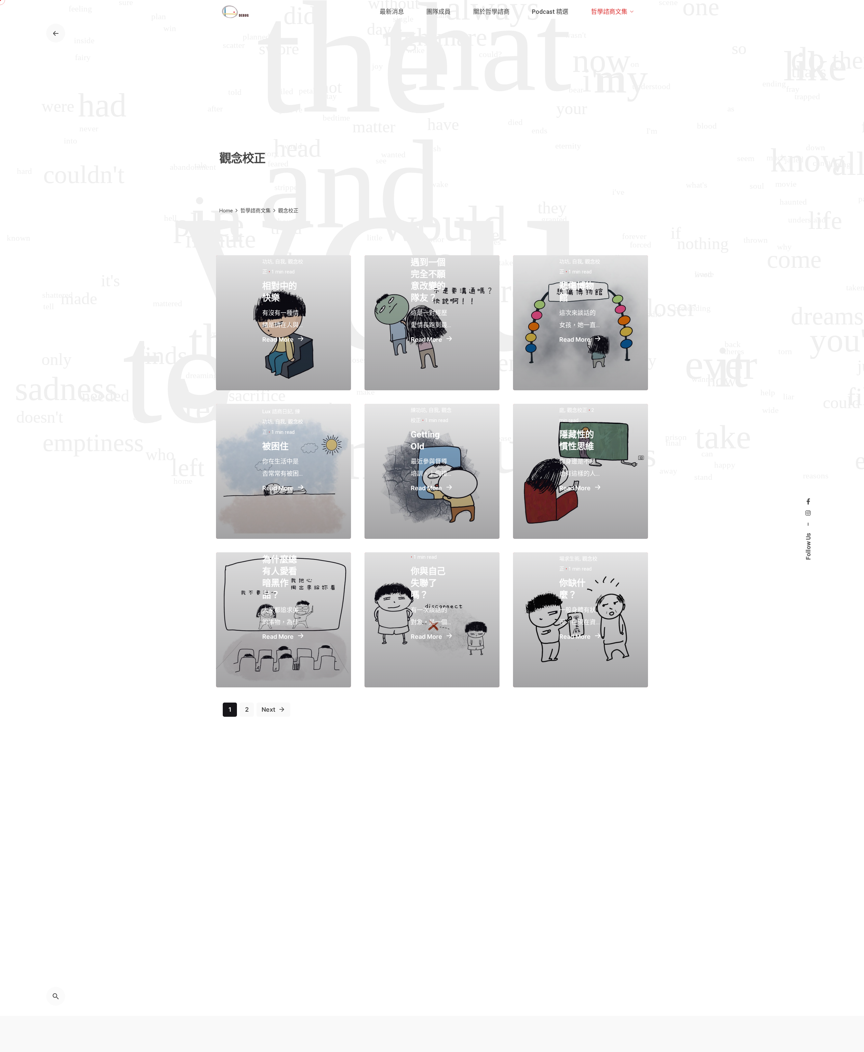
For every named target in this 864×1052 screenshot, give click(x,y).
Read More (278, 339)
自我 (280, 262)
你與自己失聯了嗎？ (428, 583)
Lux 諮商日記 (277, 412)
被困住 (275, 446)
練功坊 (418, 410)
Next (269, 709)
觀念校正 (577, 410)
